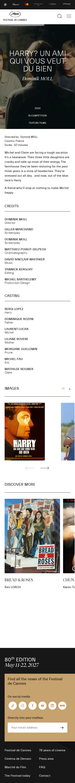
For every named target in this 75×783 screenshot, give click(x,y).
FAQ (42, 767)
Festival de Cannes (18, 750)
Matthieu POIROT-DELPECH (25, 249)
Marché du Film (15, 767)
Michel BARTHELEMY (20, 279)
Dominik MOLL (16, 219)
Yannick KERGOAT (19, 269)
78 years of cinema (52, 750)
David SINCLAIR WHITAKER (25, 259)
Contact (44, 775)
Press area (46, 758)
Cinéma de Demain (18, 758)
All (63, 388)
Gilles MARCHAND (19, 229)
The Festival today (17, 775)
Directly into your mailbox (25, 717)
